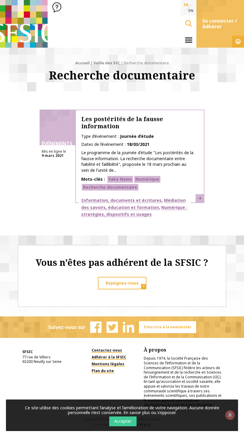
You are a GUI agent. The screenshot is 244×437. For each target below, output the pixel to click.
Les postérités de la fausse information (122, 122)
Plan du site (103, 370)
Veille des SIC (106, 62)
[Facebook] (96, 327)
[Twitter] (112, 327)
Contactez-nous (107, 350)
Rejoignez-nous (122, 283)
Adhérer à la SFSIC (109, 357)
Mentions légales (108, 363)
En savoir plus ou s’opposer (149, 412)
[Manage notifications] (230, 415)
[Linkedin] (128, 327)
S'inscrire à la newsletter (167, 327)
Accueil (82, 62)
